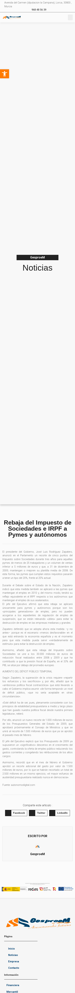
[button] (70, 17)
